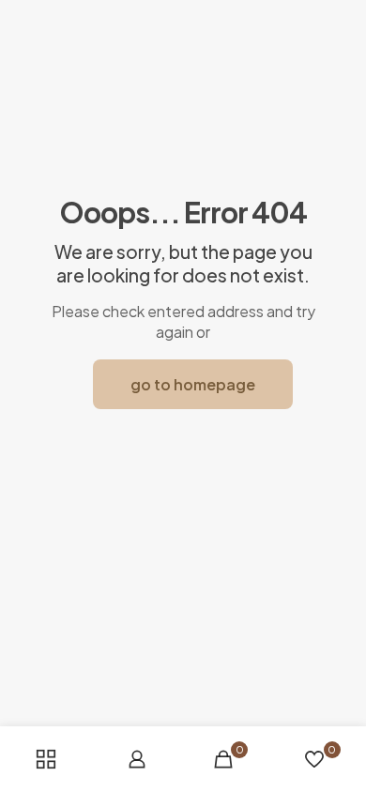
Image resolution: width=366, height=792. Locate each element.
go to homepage (192, 384)
